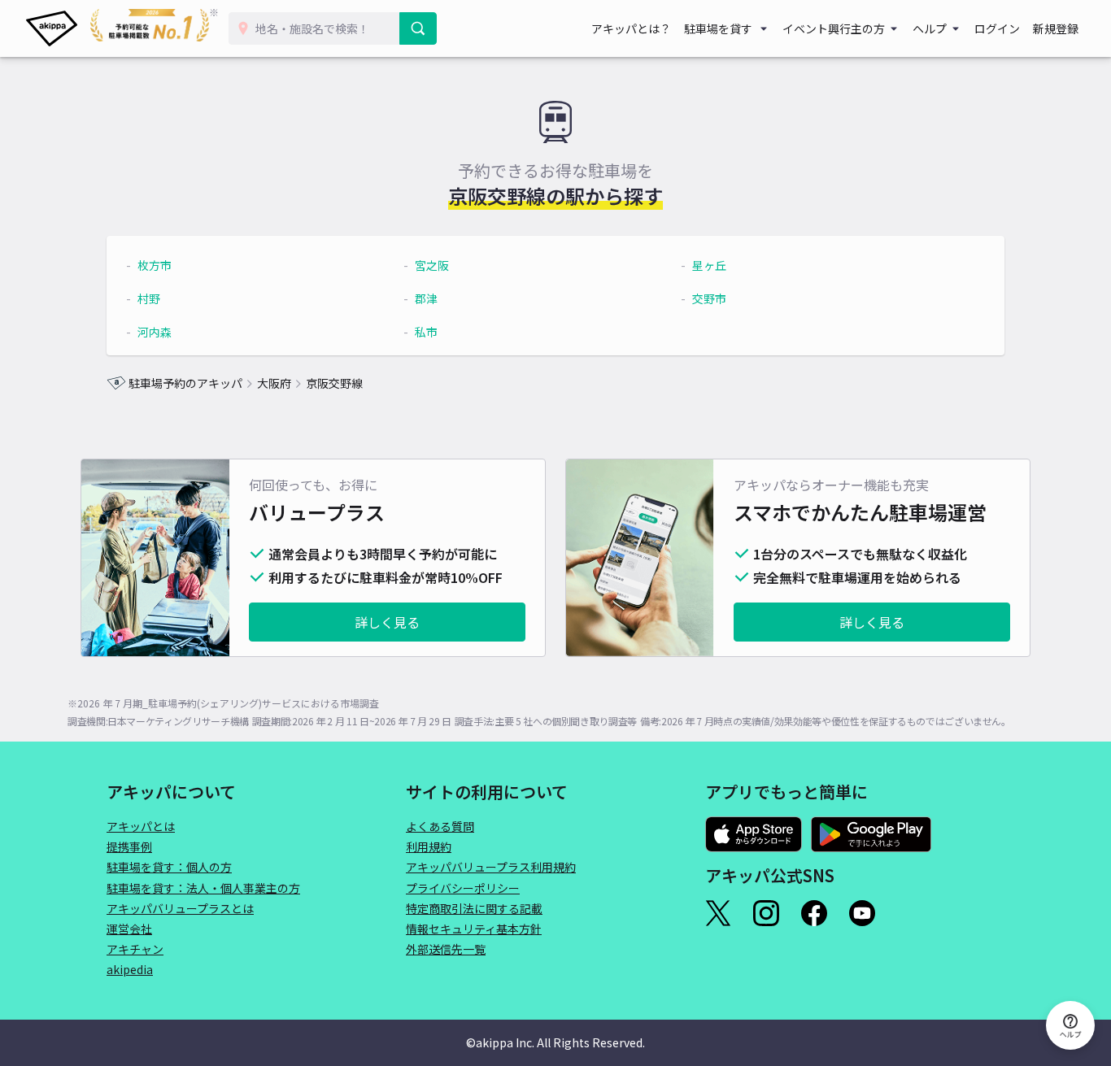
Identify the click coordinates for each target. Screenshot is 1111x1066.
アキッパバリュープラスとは (180, 908)
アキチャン (135, 949)
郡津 (426, 298)
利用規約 (428, 846)
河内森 (154, 332)
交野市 (709, 298)
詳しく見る (387, 622)
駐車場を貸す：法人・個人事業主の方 (203, 888)
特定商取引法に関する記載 (474, 908)
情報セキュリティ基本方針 (474, 928)
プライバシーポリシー (463, 888)
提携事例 (129, 846)
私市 (426, 332)
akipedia (130, 969)
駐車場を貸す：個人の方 (169, 867)
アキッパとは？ (631, 28)
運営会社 (129, 928)
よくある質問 (440, 826)
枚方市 (154, 265)
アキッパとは (141, 826)
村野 (148, 298)
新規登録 (1055, 28)
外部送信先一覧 (446, 949)
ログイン (997, 28)
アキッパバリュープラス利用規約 (491, 867)
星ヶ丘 (709, 265)
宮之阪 (432, 265)
